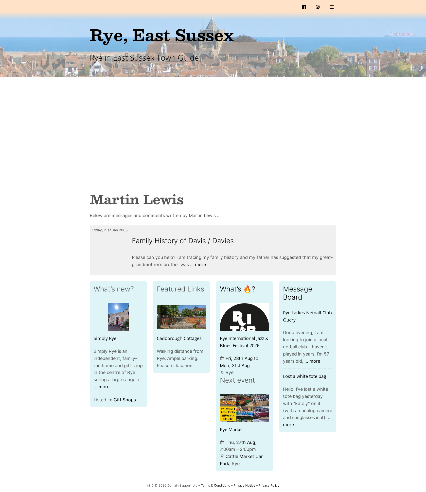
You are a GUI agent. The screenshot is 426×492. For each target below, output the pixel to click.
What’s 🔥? (237, 289)
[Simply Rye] (118, 317)
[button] (332, 7)
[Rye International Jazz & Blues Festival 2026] (244, 317)
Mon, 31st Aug (235, 365)
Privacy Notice (244, 485)
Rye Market (231, 429)
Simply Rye (105, 338)
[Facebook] (304, 7)
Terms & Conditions (215, 485)
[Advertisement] (213, 117)
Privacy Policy (269, 485)
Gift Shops (125, 399)
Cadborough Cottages (179, 338)
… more (198, 264)
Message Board (297, 293)
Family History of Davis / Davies (183, 241)
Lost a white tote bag (304, 376)
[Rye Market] (244, 408)
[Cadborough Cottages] (181, 317)
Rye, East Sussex (162, 34)
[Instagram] (318, 7)
